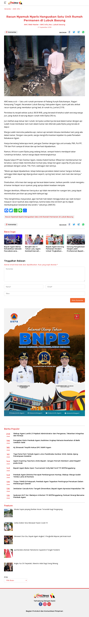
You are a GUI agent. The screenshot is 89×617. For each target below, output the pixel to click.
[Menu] (5, 3)
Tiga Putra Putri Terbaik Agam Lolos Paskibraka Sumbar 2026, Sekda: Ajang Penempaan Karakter (45, 455)
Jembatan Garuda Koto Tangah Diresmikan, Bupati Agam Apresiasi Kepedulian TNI (48, 489)
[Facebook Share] (69, 32)
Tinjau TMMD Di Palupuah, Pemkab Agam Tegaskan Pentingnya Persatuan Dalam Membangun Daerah (48, 482)
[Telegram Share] (78, 32)
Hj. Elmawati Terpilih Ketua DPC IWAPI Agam (32, 447)
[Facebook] (40, 604)
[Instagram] (45, 604)
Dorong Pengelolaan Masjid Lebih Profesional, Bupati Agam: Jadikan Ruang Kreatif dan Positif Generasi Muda (76, 249)
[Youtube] (49, 604)
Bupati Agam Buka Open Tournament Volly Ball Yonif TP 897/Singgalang (44, 468)
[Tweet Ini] (74, 32)
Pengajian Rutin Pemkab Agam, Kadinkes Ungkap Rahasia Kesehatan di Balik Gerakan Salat (46, 441)
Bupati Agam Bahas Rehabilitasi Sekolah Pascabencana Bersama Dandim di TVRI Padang (13, 249)
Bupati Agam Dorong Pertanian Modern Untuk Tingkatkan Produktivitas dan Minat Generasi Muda (55, 249)
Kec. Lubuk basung (57, 25)
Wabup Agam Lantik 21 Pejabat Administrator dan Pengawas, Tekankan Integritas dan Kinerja (48, 435)
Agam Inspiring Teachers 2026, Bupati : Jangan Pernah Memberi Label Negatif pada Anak (46, 462)
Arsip (6, 577)
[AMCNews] (15, 2)
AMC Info (44, 25)
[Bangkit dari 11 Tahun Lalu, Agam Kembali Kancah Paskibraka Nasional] (34, 239)
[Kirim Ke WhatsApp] (83, 32)
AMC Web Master (31, 25)
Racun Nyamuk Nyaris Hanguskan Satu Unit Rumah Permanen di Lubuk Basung (39, 217)
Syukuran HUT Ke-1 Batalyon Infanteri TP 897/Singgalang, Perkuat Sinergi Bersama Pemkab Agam (48, 496)
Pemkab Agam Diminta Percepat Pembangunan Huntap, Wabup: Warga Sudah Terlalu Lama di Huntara (47, 476)
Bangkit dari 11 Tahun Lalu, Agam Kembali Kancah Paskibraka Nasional (34, 249)
